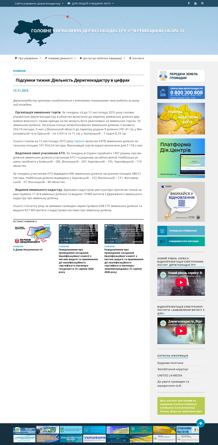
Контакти (138, 58)
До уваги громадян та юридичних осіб (173, 384)
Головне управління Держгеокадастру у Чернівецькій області (107, 30)
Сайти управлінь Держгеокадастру (37, 3)
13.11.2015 (20, 91)
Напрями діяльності (60, 58)
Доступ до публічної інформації (102, 58)
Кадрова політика (170, 363)
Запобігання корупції (172, 369)
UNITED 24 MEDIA (169, 375)
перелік (79, 141)
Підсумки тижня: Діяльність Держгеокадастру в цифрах (72, 80)
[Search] (202, 3)
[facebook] (188, 3)
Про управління (28, 58)
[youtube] (195, 3)
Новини (19, 71)
